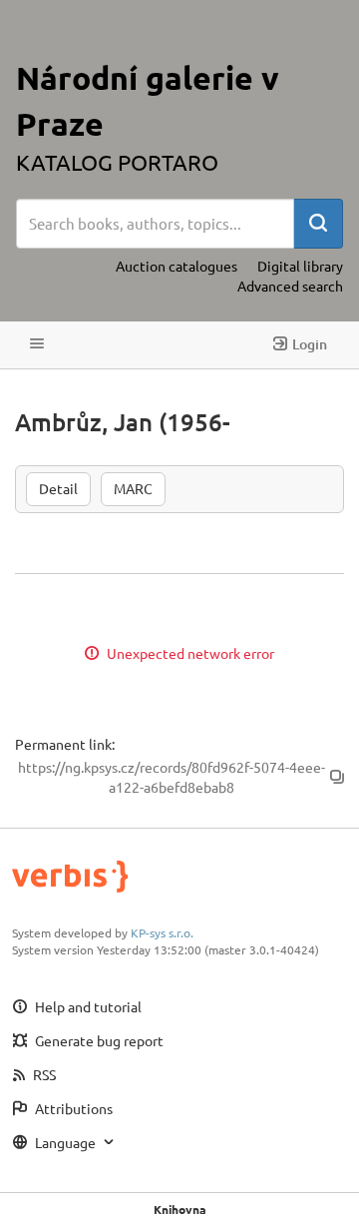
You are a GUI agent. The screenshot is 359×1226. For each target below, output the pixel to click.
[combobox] (155, 224)
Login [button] (309, 343)
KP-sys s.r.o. (162, 932)
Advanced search (290, 286)
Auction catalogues (176, 266)
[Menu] (37, 344)
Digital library (300, 266)
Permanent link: (65, 744)
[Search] (318, 224)
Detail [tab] (58, 488)
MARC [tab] (133, 488)
